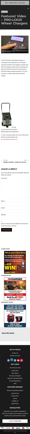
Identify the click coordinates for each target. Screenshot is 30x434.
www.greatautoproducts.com (9, 139)
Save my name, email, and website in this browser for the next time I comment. (14, 225)
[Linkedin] (15, 360)
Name (3, 201)
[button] (28, 8)
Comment (4, 178)
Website (3, 214)
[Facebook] (8, 360)
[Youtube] (18, 360)
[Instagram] (21, 360)
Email (3, 208)
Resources (4, 11)
